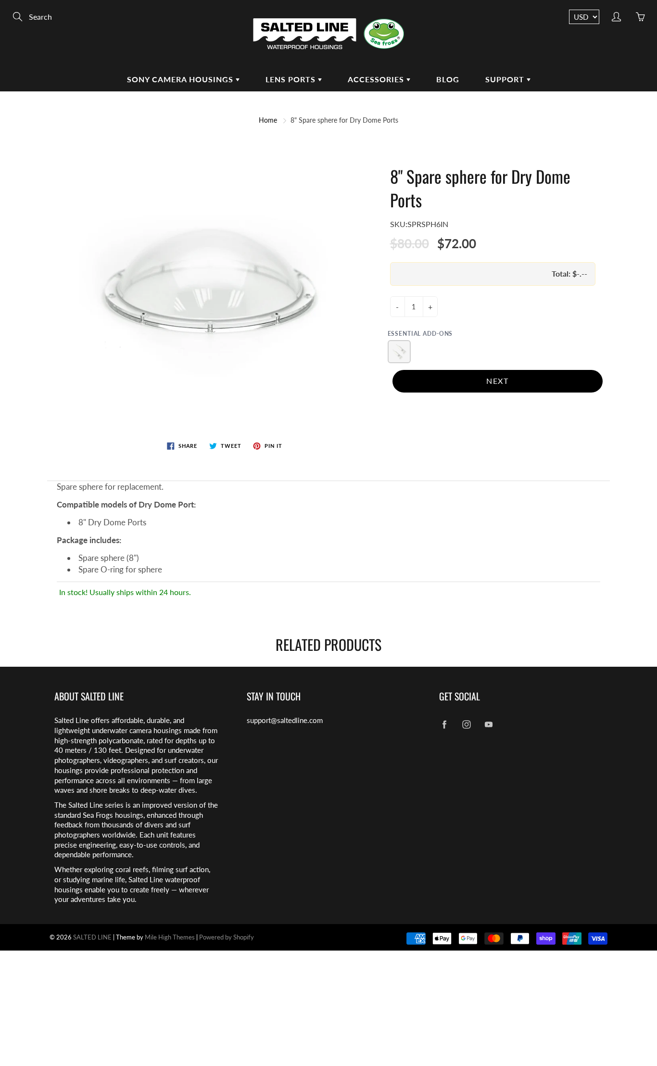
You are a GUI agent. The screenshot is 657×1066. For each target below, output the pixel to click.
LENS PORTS (291, 79)
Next (497, 380)
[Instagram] (466, 724)
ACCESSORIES (377, 79)
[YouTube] (488, 724)
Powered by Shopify (226, 937)
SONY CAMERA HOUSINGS (181, 79)
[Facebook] (444, 724)
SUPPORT (506, 79)
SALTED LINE (92, 937)
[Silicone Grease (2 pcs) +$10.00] (399, 351)
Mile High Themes (170, 937)
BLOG (447, 79)
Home (268, 120)
